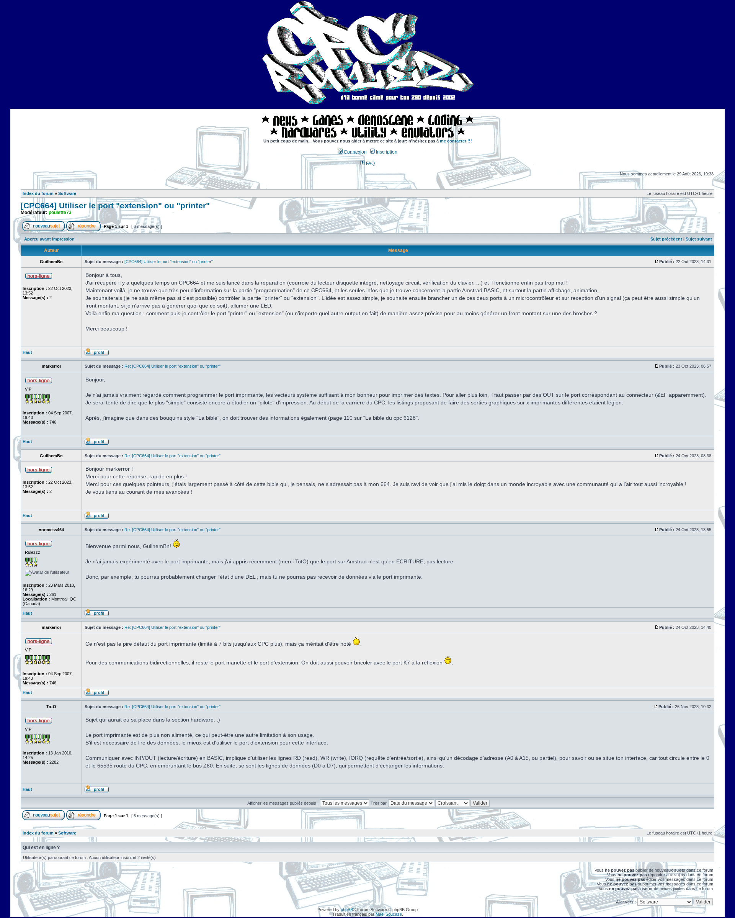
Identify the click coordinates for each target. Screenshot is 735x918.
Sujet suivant (699, 239)
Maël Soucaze (389, 914)
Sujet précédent (666, 239)
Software (67, 193)
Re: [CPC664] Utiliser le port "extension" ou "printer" (172, 366)
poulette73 (60, 212)
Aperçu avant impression (49, 239)
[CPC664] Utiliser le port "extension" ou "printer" (115, 205)
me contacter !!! (456, 141)
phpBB (347, 909)
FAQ (370, 163)
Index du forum (38, 193)
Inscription (386, 152)
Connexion (355, 152)
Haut (27, 352)
